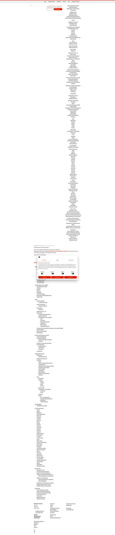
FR (34, 531)
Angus (73, 150)
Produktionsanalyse (73, 67)
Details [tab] (57, 260)
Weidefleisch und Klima (73, 147)
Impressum (36, 522)
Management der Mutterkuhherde (73, 108)
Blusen (73, 123)
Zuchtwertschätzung (73, 80)
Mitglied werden (73, 13)
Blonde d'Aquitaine (73, 155)
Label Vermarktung (73, 46)
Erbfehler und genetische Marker (73, 85)
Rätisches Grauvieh (73, 190)
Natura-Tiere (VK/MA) (73, 74)
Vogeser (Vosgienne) (73, 200)
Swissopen (73, 91)
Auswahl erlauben (57, 277)
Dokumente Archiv (73, 240)
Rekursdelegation (73, 221)
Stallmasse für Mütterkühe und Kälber (45, 483)
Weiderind (73, 50)
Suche (45, 1)
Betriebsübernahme (73, 15)
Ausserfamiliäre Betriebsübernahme (73, 18)
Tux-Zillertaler (73, 199)
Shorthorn (73, 193)
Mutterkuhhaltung (73, 7)
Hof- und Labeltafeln (73, 139)
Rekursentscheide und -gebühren (73, 219)
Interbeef (73, 83)
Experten (73, 33)
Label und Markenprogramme (73, 232)
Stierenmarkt (73, 90)
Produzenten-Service (54, 508)
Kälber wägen (73, 66)
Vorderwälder (73, 202)
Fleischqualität (73, 110)
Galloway (73, 166)
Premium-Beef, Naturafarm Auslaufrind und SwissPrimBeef (50, 328)
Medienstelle (53, 514)
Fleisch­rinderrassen (54, 511)
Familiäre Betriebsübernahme (73, 16)
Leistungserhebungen (73, 79)
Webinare (73, 116)
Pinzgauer (73, 187)
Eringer (73, 163)
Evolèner (73, 165)
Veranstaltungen (51, 1)
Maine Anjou (73, 181)
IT (34, 533)
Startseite (52, 503)
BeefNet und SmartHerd (73, 115)
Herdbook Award (73, 88)
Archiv (51, 516)
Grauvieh (73, 171)
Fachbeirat (73, 34)
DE (34, 530)
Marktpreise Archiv (73, 98)
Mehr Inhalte (57, 9)
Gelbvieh (73, 169)
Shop (69, 1)
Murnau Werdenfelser (73, 183)
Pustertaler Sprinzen (73, 189)
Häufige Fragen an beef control (73, 226)
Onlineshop (68, 508)
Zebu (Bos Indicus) (73, 206)
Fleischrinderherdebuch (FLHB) (73, 105)
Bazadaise (73, 153)
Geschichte (73, 10)
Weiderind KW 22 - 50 (73, 53)
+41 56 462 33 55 (39, 512)
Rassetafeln (73, 142)
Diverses (73, 127)
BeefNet (50, 9)
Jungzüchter (73, 93)
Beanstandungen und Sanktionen (73, 216)
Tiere (73, 60)
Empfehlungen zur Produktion (73, 58)
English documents (73, 238)
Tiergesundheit (73, 106)
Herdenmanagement (73, 63)
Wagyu (73, 203)
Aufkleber (73, 136)
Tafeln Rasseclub (73, 143)
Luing (73, 180)
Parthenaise (73, 184)
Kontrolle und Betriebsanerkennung (73, 214)
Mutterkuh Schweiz (41, 245)
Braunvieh (73, 156)
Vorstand (73, 30)
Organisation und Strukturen (73, 8)
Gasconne (73, 168)
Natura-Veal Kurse (73, 57)
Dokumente (59, 1)
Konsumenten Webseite (76, 1)
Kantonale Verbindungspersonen (73, 37)
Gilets (73, 126)
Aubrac (73, 152)
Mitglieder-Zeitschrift (73, 22)
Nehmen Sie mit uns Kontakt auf (73, 227)
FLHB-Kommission (73, 36)
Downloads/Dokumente (55, 517)
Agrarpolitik (73, 112)
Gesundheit (73, 64)
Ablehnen (44, 277)
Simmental (73, 195)
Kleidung (73, 121)
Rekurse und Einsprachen (73, 218)
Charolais (73, 158)
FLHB (51, 506)
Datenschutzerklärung (39, 521)
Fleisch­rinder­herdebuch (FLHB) (73, 77)
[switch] (52, 273)
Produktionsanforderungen (73, 55)
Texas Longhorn (73, 198)
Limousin (73, 177)
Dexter (73, 162)
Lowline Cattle (73, 178)
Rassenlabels (73, 75)
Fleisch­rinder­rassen (73, 149)
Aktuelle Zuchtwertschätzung (73, 82)
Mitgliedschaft (73, 12)
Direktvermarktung (73, 47)
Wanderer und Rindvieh (73, 100)
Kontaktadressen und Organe (73, 27)
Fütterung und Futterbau (73, 109)
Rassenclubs (73, 39)
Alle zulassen (70, 277)
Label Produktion (73, 42)
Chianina (73, 159)
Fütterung (73, 61)
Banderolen (73, 120)
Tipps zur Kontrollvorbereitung (73, 213)
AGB (35, 525)
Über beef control (73, 210)
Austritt (73, 20)
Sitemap (36, 524)
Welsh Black (73, 205)
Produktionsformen (73, 43)
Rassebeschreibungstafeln (73, 140)
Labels (51, 505)
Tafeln (73, 137)
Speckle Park (73, 196)
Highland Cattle (73, 174)
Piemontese (73, 186)
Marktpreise (59, 6)
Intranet (35, 527)
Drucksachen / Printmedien (73, 131)
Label (73, 41)
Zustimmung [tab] (44, 260)
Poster (73, 134)
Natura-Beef (73, 49)
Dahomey (73, 161)
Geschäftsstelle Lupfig (73, 28)
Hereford (73, 172)
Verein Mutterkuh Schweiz (73, 5)
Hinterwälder (73, 175)
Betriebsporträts (73, 23)
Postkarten (73, 132)
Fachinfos (73, 102)
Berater (73, 31)
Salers (73, 192)
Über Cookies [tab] (71, 260)
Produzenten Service (51, 6)
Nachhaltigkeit (73, 113)
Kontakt (64, 1)
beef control (73, 208)
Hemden (73, 124)
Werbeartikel (73, 129)
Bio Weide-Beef (73, 72)
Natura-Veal (73, 54)
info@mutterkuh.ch (39, 511)
